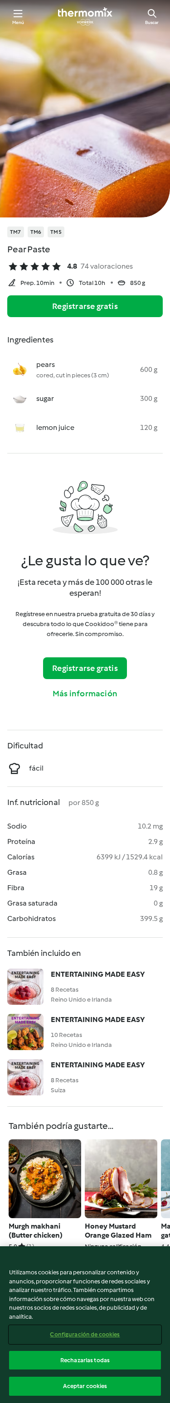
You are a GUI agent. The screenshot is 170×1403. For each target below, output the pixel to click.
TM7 (15, 232)
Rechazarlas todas (85, 1360)
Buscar (152, 22)
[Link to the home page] (85, 16)
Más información (85, 694)
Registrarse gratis (85, 306)
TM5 (56, 232)
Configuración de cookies (85, 1334)
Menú (18, 22)
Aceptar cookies (85, 1386)
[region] (85, 1324)
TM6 (36, 232)
